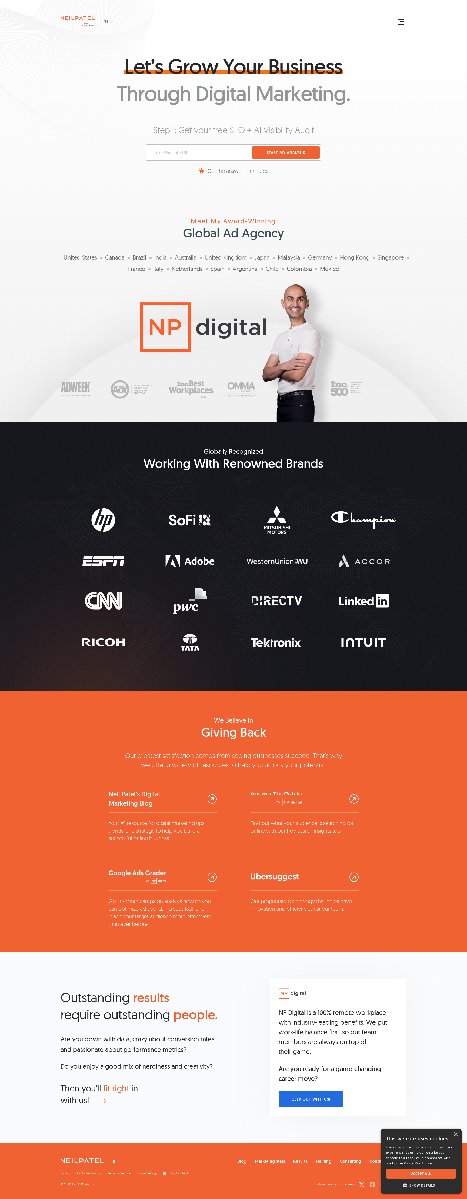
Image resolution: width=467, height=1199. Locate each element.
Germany (320, 257)
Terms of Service (119, 1173)
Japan (262, 257)
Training (323, 1161)
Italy (158, 269)
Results (300, 1161)
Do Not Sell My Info (89, 1173)
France (136, 269)
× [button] (455, 1134)
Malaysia (289, 257)
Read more (423, 1163)
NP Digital (82, 1184)
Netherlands (187, 269)
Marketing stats (270, 1161)
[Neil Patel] (82, 1162)
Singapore (391, 257)
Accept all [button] (421, 1173)
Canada (115, 257)
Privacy (65, 1173)
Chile (272, 269)
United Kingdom (226, 257)
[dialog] (421, 1161)
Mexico (329, 269)
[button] (421, 1185)
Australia (185, 257)
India (160, 257)
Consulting (350, 1161)
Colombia (299, 269)
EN (105, 21)
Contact (377, 1161)
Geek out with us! (311, 1099)
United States (80, 257)
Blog (242, 1161)
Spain (218, 269)
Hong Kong (354, 257)
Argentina (245, 269)
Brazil (139, 257)
